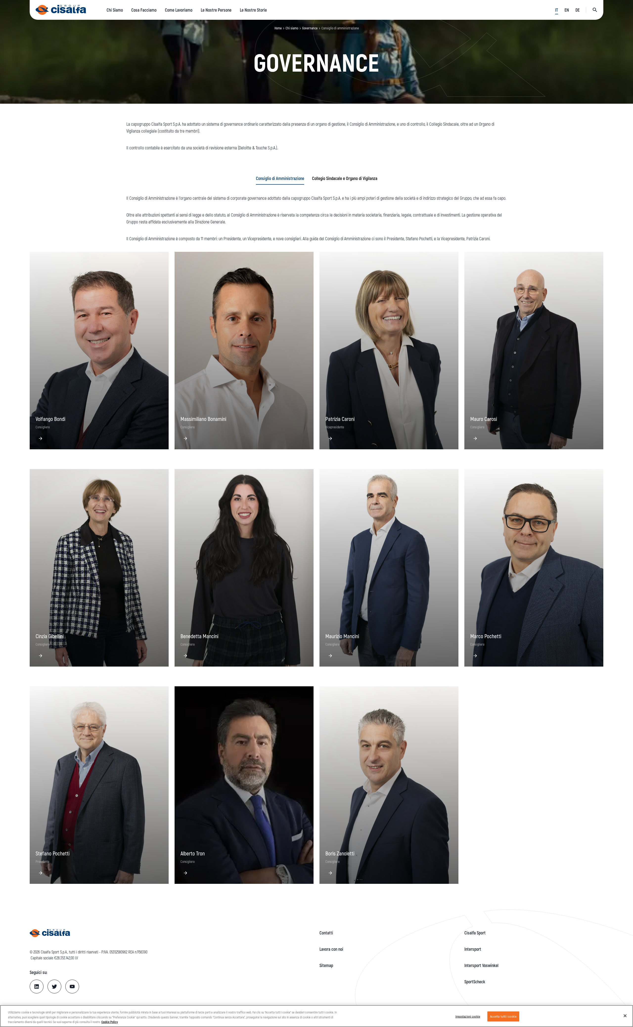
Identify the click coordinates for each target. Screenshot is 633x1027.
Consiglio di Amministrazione (280, 178)
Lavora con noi (331, 949)
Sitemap (326, 965)
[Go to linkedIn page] (37, 986)
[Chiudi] (625, 1015)
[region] (316, 1016)
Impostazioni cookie (467, 1016)
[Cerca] (595, 10)
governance (309, 28)
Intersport (472, 949)
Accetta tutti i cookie (503, 1016)
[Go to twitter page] (54, 986)
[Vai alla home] (61, 10)
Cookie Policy (109, 1022)
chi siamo (292, 28)
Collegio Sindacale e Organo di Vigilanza (344, 178)
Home (278, 28)
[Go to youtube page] (72, 986)
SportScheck (474, 981)
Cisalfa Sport (475, 932)
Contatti (326, 932)
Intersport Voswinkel (481, 965)
